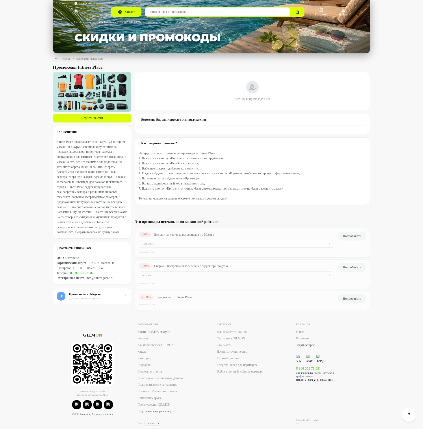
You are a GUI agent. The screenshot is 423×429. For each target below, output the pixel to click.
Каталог (129, 11)
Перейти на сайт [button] (92, 118)
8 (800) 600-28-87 (81, 273)
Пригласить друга (149, 398)
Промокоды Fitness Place (89, 58)
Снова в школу (84, 22)
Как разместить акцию (232, 331)
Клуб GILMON (131, 22)
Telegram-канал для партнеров (237, 365)
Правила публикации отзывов (157, 391)
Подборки (144, 365)
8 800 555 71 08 (307, 368)
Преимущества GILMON (153, 404)
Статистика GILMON (231, 338)
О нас (300, 331)
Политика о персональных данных (160, 378)
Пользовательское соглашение (157, 384)
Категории (144, 358)
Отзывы (142, 338)
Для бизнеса (184, 22)
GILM (92, 335)
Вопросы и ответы (159, 22)
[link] (409, 415)
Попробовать (352, 236)
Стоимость (224, 345)
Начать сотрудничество (232, 351)
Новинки (110, 22)
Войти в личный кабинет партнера (240, 371)
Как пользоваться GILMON (155, 345)
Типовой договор (228, 358)
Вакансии (302, 338)
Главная (66, 58)
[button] (76, 404)
